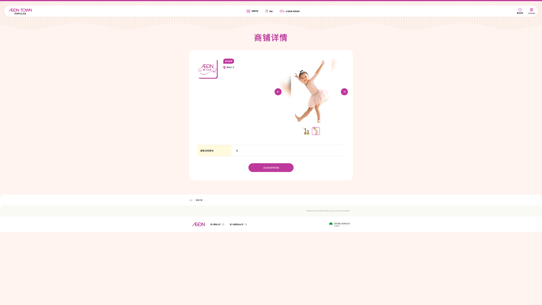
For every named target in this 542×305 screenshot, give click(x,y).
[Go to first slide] (344, 91)
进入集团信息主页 (236, 224)
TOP (191, 200)
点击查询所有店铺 (271, 167)
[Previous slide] (278, 91)
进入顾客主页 (215, 224)
